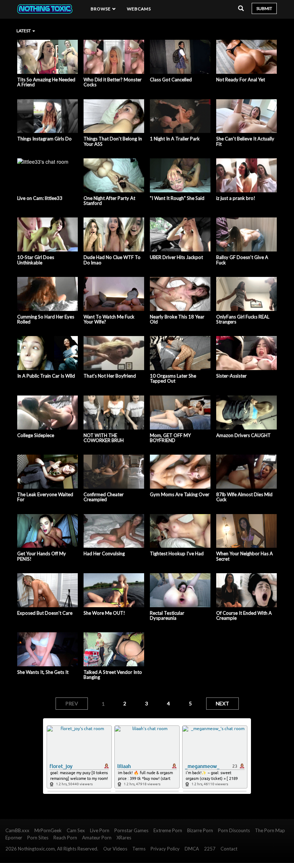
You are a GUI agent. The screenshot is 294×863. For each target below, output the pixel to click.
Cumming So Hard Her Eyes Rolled (45, 319)
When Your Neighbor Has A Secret (244, 556)
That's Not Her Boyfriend (110, 375)
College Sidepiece (35, 435)
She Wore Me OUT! (104, 612)
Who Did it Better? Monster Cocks (113, 82)
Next (222, 703)
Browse (101, 8)
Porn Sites (37, 837)
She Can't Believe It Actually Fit (245, 141)
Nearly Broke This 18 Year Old (177, 319)
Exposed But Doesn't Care (44, 612)
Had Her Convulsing (104, 553)
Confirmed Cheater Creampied (104, 497)
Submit (264, 8)
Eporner (13, 837)
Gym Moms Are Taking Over (179, 494)
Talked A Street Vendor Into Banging (113, 675)
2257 (209, 849)
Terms (139, 849)
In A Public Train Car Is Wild (46, 375)
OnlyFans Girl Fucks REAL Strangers (242, 319)
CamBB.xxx (17, 830)
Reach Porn (65, 837)
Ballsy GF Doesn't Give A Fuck (242, 260)
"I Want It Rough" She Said (177, 198)
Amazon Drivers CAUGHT (243, 435)
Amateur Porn (97, 837)
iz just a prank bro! (235, 198)
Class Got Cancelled (171, 79)
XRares (124, 837)
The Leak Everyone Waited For (45, 497)
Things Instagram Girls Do (44, 138)
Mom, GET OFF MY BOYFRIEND (170, 438)
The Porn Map (270, 830)
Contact (228, 849)
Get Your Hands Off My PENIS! (41, 556)
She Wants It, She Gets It (42, 672)
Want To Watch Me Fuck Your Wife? (109, 319)
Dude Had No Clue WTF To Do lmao (112, 260)
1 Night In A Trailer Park (175, 138)
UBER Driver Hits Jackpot (176, 257)
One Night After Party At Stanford (109, 201)
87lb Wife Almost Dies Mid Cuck (244, 497)
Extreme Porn (167, 830)
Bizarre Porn (200, 830)
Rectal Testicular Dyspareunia (167, 615)
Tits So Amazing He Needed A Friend (46, 82)
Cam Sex (76, 830)
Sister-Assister (231, 375)
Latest (24, 30)
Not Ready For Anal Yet (240, 79)
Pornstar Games (131, 830)
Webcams (139, 8)
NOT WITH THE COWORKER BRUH (104, 438)
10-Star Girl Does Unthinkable (35, 260)
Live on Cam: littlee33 (39, 198)
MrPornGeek (48, 830)
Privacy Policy (165, 849)
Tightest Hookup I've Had (177, 553)
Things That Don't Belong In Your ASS (113, 141)
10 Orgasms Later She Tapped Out (173, 378)
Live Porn (99, 830)
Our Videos (115, 849)
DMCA (192, 849)
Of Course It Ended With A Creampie (244, 615)
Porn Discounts (234, 830)
